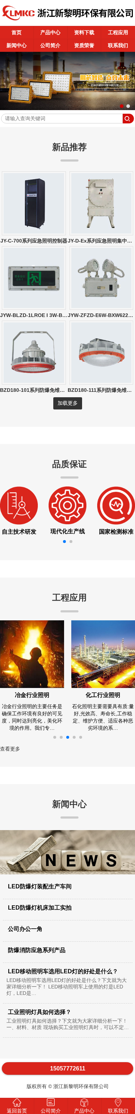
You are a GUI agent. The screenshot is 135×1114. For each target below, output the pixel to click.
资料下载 (84, 32)
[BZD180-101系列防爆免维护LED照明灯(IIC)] (34, 381)
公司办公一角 (24, 929)
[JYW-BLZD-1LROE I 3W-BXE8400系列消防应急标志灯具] (34, 306)
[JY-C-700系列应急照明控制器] (34, 232)
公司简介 (50, 45)
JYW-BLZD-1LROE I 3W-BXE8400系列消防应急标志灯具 (65, 315)
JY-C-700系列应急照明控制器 (33, 241)
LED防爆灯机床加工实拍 (39, 908)
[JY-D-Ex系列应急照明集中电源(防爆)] (101, 232)
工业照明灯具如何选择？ (67, 1019)
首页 (17, 32)
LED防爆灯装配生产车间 (39, 886)
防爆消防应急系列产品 (36, 950)
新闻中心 (16, 45)
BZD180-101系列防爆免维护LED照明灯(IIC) (50, 390)
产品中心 (50, 32)
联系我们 (118, 45)
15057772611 (67, 1068)
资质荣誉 (84, 45)
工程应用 (118, 32)
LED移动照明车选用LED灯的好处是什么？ (66, 982)
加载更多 (68, 403)
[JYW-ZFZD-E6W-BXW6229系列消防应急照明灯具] (101, 306)
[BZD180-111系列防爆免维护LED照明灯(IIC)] (101, 381)
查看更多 (10, 749)
